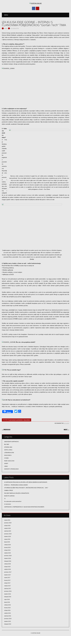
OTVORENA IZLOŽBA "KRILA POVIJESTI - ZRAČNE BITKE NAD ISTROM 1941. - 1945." (26, 487)
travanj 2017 (7, 580)
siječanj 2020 (7, 531)
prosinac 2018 (7, 555)
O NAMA (6, 458)
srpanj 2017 (7, 577)
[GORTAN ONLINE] (35, 3)
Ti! (4, 498)
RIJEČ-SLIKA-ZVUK (9, 461)
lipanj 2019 (7, 542)
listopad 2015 (7, 624)
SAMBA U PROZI (8, 490)
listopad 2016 (7, 596)
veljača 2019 (7, 553)
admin (5, 28)
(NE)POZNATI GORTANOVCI (16, 420)
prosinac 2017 (7, 572)
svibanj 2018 (7, 564)
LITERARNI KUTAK (9, 452)
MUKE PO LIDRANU (9, 496)
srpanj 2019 (7, 539)
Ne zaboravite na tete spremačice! (12, 501)
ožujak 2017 (7, 583)
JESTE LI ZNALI (8, 450)
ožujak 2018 (7, 566)
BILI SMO (6, 444)
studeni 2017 (7, 575)
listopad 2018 (7, 561)
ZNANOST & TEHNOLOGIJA (11, 469)
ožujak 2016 (7, 610)
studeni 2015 (7, 621)
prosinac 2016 (7, 591)
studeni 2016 (7, 594)
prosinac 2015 (7, 618)
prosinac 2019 (7, 533)
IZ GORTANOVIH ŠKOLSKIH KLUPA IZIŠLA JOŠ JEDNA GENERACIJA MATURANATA (25, 482)
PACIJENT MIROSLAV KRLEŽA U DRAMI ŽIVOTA (16, 493)
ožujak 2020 (7, 525)
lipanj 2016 (7, 602)
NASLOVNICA (26, 420)
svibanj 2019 (7, 544)
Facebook (33, 8)
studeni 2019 (7, 536)
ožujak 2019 (7, 550)
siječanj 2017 (7, 588)
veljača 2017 (7, 585)
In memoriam (7, 504)
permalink (66, 423)
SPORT (6, 463)
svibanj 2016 (7, 605)
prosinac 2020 (7, 522)
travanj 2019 (7, 547)
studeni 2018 (7, 558)
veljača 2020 (7, 528)
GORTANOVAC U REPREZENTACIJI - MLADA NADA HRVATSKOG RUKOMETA (24, 507)
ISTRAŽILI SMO (8, 447)
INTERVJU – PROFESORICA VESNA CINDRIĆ (16, 485)
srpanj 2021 (7, 520)
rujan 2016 (7, 599)
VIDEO (6, 466)
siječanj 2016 (7, 616)
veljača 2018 (7, 569)
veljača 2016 (7, 613)
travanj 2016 (7, 607)
